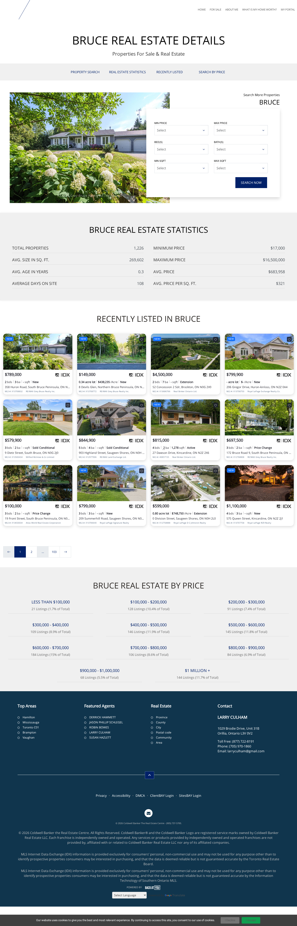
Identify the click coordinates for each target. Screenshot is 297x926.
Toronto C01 (31, 727)
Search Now (251, 182)
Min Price (160, 123)
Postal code (163, 732)
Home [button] (202, 9)
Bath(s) (218, 142)
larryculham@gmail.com (245, 751)
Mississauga (31, 722)
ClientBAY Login (162, 795)
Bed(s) (158, 142)
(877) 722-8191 (243, 741)
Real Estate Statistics (127, 72)
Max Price (220, 123)
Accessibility (121, 795)
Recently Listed (169, 72)
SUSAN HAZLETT (100, 737)
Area (159, 742)
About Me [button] (231, 9)
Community (164, 737)
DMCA (140, 795)
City (158, 727)
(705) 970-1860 (240, 746)
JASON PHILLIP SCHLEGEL (106, 722)
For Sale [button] (215, 9)
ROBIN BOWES (99, 727)
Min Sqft (160, 160)
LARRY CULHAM (99, 732)
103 (54, 552)
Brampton (29, 732)
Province (161, 717)
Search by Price (212, 72)
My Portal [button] (288, 9)
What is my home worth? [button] (259, 9)
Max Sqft (220, 160)
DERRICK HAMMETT (102, 717)
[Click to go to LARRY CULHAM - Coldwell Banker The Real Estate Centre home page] (10, 10)
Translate (178, 895)
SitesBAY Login (190, 795)
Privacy (101, 795)
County (160, 722)
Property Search (85, 72)
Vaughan (29, 737)
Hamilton (29, 717)
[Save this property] (68, 339)
